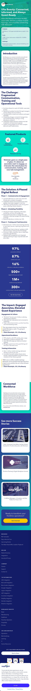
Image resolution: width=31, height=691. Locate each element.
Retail (2, 612)
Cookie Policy (11, 689)
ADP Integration (5, 593)
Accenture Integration (7, 596)
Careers (3, 566)
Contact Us (4, 571)
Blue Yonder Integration (7, 585)
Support (3, 569)
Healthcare (4, 617)
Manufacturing (5, 614)
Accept (15, 685)
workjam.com (6, 407)
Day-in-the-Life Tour (6, 539)
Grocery (3, 625)
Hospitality (4, 622)
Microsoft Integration (6, 582)
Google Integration (6, 588)
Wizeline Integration (6, 603)
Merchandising (5, 636)
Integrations (4, 555)
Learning (3, 638)
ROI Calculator (5, 536)
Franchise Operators (6, 620)
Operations (4, 633)
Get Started (15, 521)
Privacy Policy (19, 689)
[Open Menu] (27, 3)
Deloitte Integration (6, 601)
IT (1, 641)
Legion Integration (6, 590)
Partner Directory (5, 553)
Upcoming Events (6, 542)
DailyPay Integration (6, 598)
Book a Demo (15, 653)
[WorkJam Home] (5, 3)
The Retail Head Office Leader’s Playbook (12, 544)
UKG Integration (5, 580)
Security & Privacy (6, 558)
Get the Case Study (15, 294)
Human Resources (6, 644)
